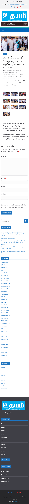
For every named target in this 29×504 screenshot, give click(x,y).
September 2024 (5, 323)
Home (3, 424)
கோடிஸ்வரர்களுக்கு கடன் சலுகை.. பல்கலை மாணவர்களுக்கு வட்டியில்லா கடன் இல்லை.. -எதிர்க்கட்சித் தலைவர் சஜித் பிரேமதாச (14, 136)
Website (3, 194)
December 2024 (5, 315)
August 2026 (4, 262)
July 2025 (3, 297)
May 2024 (3, 334)
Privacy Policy (5, 471)
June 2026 (4, 267)
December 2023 (5, 347)
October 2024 (5, 320)
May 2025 (3, 302)
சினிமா (3, 380)
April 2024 (4, 336)
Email (3, 186)
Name (3, 178)
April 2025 (4, 305)
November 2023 (5, 350)
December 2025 (5, 283)
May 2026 (3, 270)
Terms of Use (4, 475)
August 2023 (4, 355)
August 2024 (4, 326)
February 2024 (5, 342)
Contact (3, 454)
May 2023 (3, 358)
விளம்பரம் (3, 386)
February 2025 (5, 310)
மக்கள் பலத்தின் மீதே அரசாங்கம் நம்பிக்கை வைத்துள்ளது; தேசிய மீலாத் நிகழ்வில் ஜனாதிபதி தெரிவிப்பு (12, 233)
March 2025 (4, 307)
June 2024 (4, 331)
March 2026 (4, 275)
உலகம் (2, 372)
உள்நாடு (5, 53)
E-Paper (3, 367)
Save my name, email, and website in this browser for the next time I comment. (13, 206)
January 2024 (4, 344)
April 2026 (4, 273)
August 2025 (4, 294)
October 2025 (5, 289)
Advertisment (5, 478)
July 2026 (3, 265)
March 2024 (4, 339)
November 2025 (5, 286)
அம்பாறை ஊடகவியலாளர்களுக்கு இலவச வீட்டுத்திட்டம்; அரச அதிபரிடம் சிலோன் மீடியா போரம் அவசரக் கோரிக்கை (14, 242)
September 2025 (5, 291)
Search (26, 221)
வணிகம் (3, 383)
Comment (4, 156)
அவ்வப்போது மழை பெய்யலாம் (8, 238)
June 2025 (4, 299)
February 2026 (5, 278)
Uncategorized (5, 370)
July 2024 (3, 328)
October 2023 (5, 352)
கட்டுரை (3, 378)
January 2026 (4, 281)
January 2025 (4, 312)
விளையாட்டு (4, 388)
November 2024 (5, 318)
